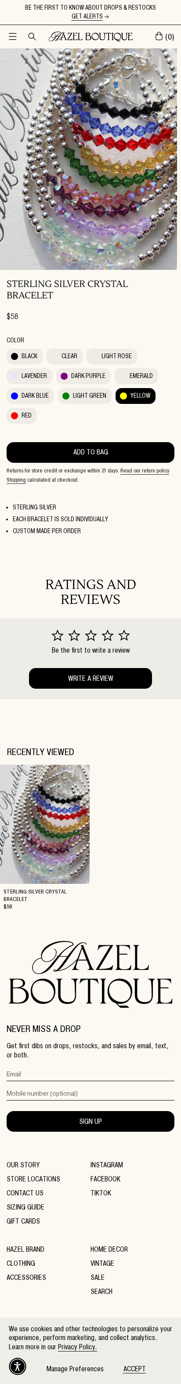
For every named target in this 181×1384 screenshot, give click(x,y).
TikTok (100, 1193)
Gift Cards (23, 1221)
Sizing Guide (25, 1207)
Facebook (105, 1179)
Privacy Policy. (77, 1347)
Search (101, 1291)
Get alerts (87, 16)
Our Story (23, 1165)
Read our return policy (144, 470)
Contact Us (25, 1193)
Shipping (16, 479)
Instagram (106, 1165)
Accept (134, 1369)
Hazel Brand (25, 1249)
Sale (97, 1277)
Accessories (26, 1277)
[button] (13, 36)
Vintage (102, 1263)
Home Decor (109, 1249)
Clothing (21, 1263)
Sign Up (90, 1121)
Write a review (90, 678)
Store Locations (33, 1179)
